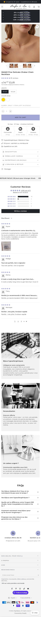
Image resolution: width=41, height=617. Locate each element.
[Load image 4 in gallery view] (25, 66)
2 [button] (18, 321)
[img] (5, 223)
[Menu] (2, 6)
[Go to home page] (18, 6)
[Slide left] (6, 66)
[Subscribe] (39, 575)
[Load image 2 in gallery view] (16, 66)
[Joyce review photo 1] (6, 246)
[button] (29, 6)
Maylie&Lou (17, 611)
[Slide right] (35, 66)
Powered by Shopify (20, 613)
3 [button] (21, 321)
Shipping (10, 84)
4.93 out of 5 (26, 190)
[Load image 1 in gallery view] (12, 66)
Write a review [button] (20, 211)
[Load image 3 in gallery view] (20, 66)
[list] (20, 537)
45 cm (14, 92)
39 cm (6, 92)
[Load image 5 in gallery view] (29, 66)
